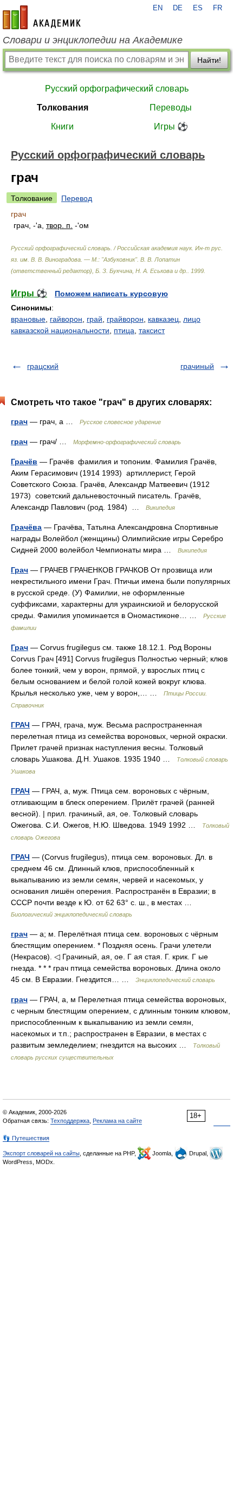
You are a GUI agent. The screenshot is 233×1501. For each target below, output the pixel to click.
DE (178, 8)
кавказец (163, 319)
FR (217, 8)
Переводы (171, 107)
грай (94, 319)
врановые (28, 319)
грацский (43, 366)
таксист (152, 330)
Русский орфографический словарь (117, 88)
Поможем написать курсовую (111, 293)
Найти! (209, 60)
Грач (19, 570)
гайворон (66, 319)
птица (124, 330)
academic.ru (42, 17)
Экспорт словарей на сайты (41, 1153)
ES (198, 8)
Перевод (76, 198)
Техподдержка (69, 1120)
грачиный (197, 366)
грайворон (125, 319)
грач (19, 421)
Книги (62, 126)
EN (158, 8)
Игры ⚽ (171, 126)
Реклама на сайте (117, 1120)
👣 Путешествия (26, 1138)
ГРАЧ (20, 724)
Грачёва (26, 527)
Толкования (62, 107)
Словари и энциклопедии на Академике (93, 40)
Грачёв (24, 461)
